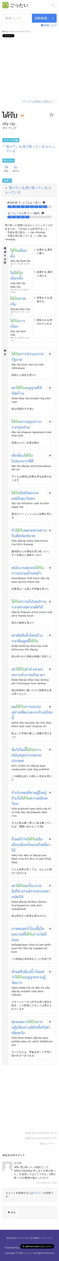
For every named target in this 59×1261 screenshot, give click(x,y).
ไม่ (20, 798)
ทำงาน (26, 675)
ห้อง (27, 971)
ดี (32, 461)
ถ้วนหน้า (34, 573)
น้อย (23, 844)
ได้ (6, 167)
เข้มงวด (26, 712)
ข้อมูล (22, 641)
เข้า (21, 971)
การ (28, 706)
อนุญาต (31, 388)
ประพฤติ (23, 792)
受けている (17, 187)
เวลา (41, 675)
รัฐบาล (16, 359)
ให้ (40, 388)
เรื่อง (32, 928)
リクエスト (21, 1238)
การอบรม (19, 573)
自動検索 (41, 18)
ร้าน (21, 393)
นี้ (12, 718)
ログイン (38, 1193)
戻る (13, 1212)
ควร (43, 530)
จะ (16, 798)
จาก (40, 354)
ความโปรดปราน (33, 601)
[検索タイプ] (53, 18)
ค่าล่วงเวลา (34, 669)
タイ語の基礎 (32, 1238)
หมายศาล (32, 530)
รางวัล (39, 934)
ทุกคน (31, 568)
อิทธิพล (26, 493)
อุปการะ (35, 421)
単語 (8, 1238)
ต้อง (20, 455)
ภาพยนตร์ (19, 928)
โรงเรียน (46, 712)
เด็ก (14, 455)
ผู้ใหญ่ (41, 792)
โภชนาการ (19, 461)
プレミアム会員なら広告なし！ (38, 101)
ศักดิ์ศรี (39, 1027)
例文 (13, 1238)
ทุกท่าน (24, 427)
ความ (24, 421)
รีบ (13, 536)
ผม (14, 706)
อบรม (36, 706)
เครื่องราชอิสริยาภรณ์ (26, 889)
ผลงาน (17, 934)
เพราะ (16, 675)
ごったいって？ (46, 1238)
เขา (14, 388)
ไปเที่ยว (45, 844)
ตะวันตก (28, 498)
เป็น (41, 928)
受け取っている (36, 187)
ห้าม (14, 971)
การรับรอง (28, 354)
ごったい (28, 1252)
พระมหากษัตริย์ (30, 607)
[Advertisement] (29, 69)
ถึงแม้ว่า (18, 839)
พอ (32, 844)
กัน (22, 1033)
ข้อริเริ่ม (17, 749)
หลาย (36, 755)
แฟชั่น (16, 498)
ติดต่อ (21, 536)
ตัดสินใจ (23, 635)
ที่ (29, 461)
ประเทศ (17, 761)
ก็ (12, 798)
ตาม (33, 792)
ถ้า (13, 530)
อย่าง (15, 712)
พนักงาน (18, 568)
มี (31, 1027)
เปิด (14, 393)
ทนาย (30, 536)
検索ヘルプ (50, 25)
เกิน (35, 675)
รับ (15, 167)
